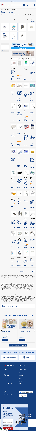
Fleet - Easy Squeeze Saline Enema (26, 72)
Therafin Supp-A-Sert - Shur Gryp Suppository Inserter (19, 202)
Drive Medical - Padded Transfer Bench (32, 202)
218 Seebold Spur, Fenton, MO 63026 (10, 372)
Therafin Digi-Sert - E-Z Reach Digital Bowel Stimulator (13, 114)
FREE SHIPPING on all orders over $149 (19, 1)
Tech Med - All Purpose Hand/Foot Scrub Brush (19, 181)
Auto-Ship (21, 367)
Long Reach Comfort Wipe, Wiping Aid (26, 261)
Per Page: (33, 56)
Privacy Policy (11, 426)
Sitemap (5, 395)
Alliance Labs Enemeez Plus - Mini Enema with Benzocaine (26, 137)
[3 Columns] (24, 59)
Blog (20, 380)
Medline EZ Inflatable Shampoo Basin (19, 242)
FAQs (20, 372)
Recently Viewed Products (8, 394)
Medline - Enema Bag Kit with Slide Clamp (26, 95)
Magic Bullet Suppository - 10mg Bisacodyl (13, 72)
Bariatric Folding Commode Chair (25, 241)
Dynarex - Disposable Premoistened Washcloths (13, 137)
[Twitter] (9, 383)
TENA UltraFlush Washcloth (32, 180)
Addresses (5, 392)
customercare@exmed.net (8, 377)
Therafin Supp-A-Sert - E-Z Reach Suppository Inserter (32, 114)
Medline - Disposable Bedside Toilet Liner (13, 181)
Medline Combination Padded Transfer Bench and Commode (26, 202)
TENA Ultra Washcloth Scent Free (26, 113)
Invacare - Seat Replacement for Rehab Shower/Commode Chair (20, 115)
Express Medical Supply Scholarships (25, 370)
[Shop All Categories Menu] (8, 5)
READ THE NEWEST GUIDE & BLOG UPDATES (18, 345)
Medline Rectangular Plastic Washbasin (32, 160)
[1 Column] (20, 59)
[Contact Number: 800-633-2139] (25, 5)
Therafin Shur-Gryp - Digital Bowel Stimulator (13, 222)
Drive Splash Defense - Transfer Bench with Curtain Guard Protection (32, 222)
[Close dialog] (26, 405)
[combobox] (4, 422)
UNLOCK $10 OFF (8, 428)
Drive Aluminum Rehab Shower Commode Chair (19, 260)
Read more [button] (5, 340)
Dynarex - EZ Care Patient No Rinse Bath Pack (32, 72)
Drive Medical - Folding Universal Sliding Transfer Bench (32, 242)
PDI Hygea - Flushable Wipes (32, 93)
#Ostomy (4, 337)
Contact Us (21, 378)
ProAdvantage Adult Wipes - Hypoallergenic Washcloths (20, 93)
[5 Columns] (29, 59)
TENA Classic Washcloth (26, 160)
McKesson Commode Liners (12, 260)
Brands (20, 381)
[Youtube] (13, 383)
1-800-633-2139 (6, 375)
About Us (21, 377)
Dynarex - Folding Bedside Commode (19, 222)
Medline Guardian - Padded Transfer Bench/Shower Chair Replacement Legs (19, 136)
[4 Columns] (27, 59)
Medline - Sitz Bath (13, 201)
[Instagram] (11, 383)
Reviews (20, 383)
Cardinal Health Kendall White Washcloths (32, 137)
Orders (5, 391)
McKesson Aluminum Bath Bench (32, 260)
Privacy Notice (21, 375)
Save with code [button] (22, 48)
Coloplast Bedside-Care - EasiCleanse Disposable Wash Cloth (19, 72)
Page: (21, 271)
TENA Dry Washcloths (19, 160)
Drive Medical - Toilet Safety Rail (13, 241)
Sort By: (12, 56)
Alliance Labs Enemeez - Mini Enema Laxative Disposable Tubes (13, 161)
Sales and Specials (22, 369)
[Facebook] (6, 383)
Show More (33, 21)
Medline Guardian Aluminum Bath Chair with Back (25, 222)
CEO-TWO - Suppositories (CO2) (13, 93)
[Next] (35, 330)
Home (2, 9)
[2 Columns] (22, 59)
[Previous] (1, 330)
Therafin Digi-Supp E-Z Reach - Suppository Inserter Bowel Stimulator (26, 181)
